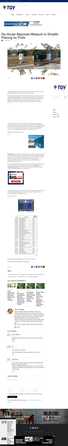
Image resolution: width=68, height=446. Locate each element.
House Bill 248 (10, 154)
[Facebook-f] (31, 428)
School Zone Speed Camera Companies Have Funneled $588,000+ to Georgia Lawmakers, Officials (40, 299)
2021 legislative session (13, 274)
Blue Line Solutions (24, 274)
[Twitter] (33, 428)
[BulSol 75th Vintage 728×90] (23, 23)
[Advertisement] (42, 8)
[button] (1, 14)
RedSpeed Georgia (21, 276)
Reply (13, 341)
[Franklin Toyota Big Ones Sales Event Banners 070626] (16, 177)
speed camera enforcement (32, 276)
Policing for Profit (12, 276)
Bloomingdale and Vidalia (12, 166)
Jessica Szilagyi (7, 40)
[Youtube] (35, 428)
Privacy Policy (56, 116)
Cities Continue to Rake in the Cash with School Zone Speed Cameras (11, 295)
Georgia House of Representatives (36, 274)
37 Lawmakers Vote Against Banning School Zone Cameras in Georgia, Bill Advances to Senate (21, 298)
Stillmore (36, 165)
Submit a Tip (56, 114)
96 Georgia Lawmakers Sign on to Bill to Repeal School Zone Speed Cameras (31, 296)
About (54, 110)
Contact (55, 112)
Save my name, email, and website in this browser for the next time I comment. (25, 394)
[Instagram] (37, 428)
